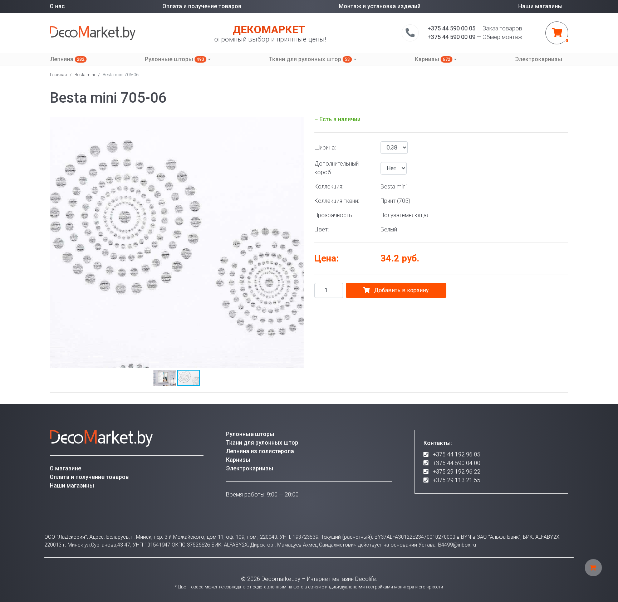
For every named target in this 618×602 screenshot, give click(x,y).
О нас (57, 6)
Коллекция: (328, 186)
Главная (58, 74)
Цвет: (321, 229)
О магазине (65, 468)
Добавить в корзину (401, 290)
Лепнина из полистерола (260, 451)
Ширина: (325, 147)
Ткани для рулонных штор (309, 59)
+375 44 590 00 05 (451, 28)
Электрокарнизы (538, 59)
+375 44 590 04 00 (456, 463)
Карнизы (432, 59)
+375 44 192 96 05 (456, 454)
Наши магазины (540, 6)
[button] (297, 121)
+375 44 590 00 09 (451, 37)
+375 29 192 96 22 (456, 471)
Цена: (326, 258)
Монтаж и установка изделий (380, 6)
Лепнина (67, 59)
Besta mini (84, 74)
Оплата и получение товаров (201, 6)
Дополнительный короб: (336, 168)
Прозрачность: (333, 215)
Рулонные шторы (174, 59)
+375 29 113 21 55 (456, 480)
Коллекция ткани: (336, 200)
